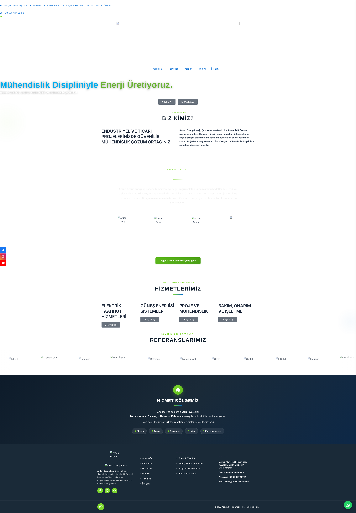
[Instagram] (3, 256)
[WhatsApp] (100, 506)
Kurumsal (157, 68)
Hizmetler (173, 68)
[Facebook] (3, 250)
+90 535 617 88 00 (235, 472)
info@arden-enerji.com (237, 481)
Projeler (188, 68)
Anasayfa (142, 68)
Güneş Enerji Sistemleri (191, 463)
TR (1, 16)
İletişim (215, 68)
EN (6, 16)
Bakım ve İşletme (187, 473)
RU (11, 16)
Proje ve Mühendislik (189, 468)
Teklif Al (201, 68)
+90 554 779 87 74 (237, 477)
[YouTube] (3, 263)
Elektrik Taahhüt (187, 458)
